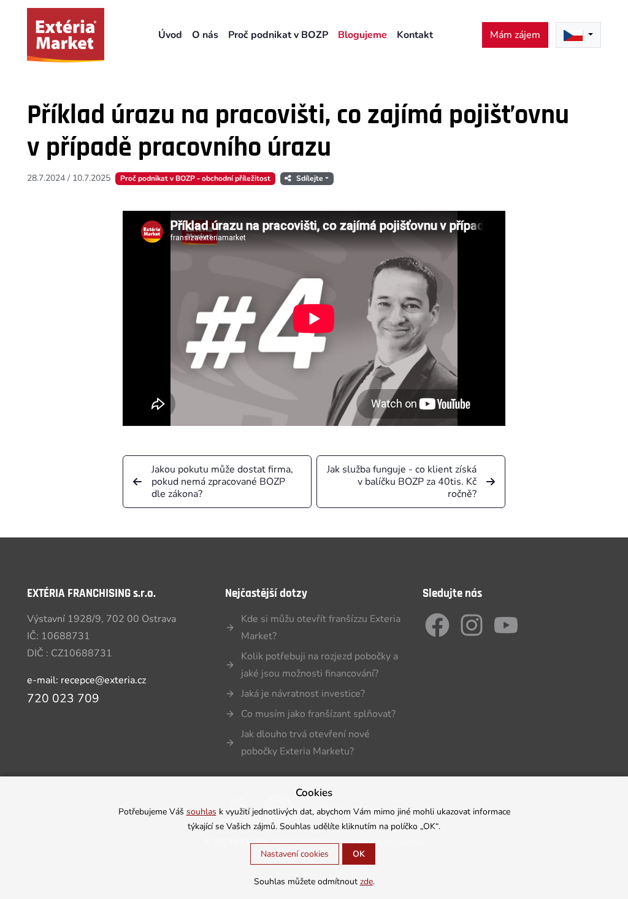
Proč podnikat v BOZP (278, 35)
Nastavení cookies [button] (295, 854)
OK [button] (359, 854)
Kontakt (415, 35)
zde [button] (366, 881)
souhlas (201, 811)
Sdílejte (309, 178)
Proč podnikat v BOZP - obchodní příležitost (195, 178)
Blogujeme (362, 35)
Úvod (170, 35)
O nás (205, 35)
